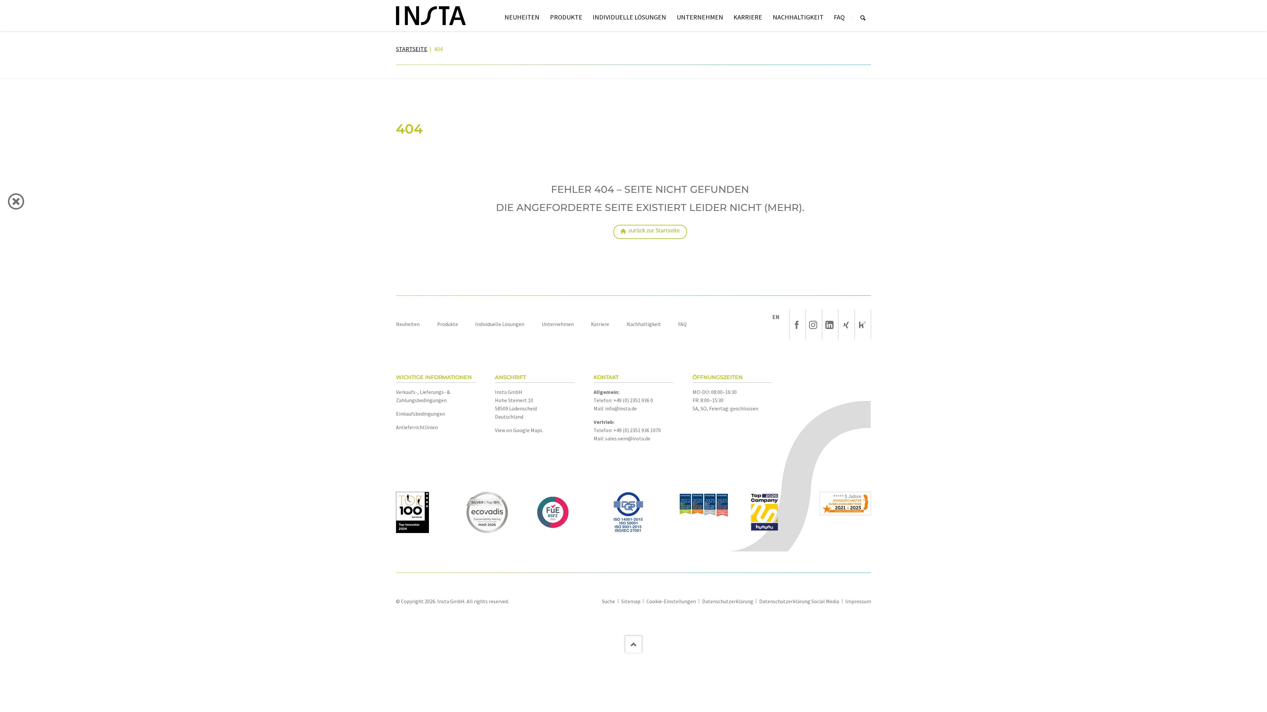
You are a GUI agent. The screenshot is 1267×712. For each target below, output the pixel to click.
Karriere (600, 324)
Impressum (858, 601)
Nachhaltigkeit (644, 324)
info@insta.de (621, 408)
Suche (863, 18)
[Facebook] (797, 324)
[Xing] (846, 324)
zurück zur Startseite (654, 230)
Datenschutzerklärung (727, 601)
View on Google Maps (518, 430)
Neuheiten (408, 324)
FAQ (682, 324)
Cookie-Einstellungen (671, 601)
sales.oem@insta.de (627, 438)
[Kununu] (863, 324)
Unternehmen (558, 324)
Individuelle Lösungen (499, 324)
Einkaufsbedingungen (420, 413)
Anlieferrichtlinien (417, 427)
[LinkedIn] (830, 324)
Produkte (447, 324)
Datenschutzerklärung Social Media (799, 601)
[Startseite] (431, 15)
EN (775, 317)
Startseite (411, 49)
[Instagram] (813, 324)
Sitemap (630, 601)
